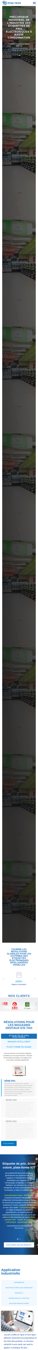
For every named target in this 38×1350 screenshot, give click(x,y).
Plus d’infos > (19, 39)
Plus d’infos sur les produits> (19, 1245)
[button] (18, 55)
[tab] (19, 1088)
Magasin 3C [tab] (19, 1293)
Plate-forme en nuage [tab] (19, 1046)
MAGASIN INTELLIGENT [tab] (19, 1041)
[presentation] (3, 978)
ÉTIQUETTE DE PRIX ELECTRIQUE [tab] (19, 1036)
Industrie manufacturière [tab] (19, 1303)
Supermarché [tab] (19, 1282)
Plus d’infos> (8, 1143)
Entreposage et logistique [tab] (19, 1298)
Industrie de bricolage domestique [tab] (19, 1288)
